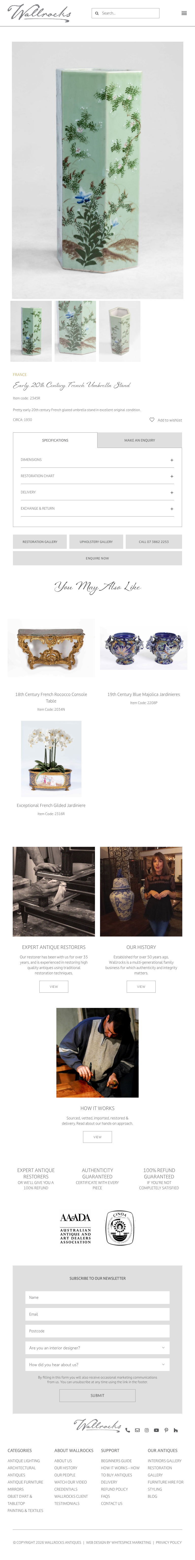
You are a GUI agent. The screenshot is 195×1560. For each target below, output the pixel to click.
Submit (98, 1395)
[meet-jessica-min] (141, 848)
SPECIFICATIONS (55, 440)
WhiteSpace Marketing (131, 1542)
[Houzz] (176, 1430)
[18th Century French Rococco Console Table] (51, 648)
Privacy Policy (169, 1542)
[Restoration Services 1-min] (54, 848)
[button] (97, 459)
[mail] (137, 1430)
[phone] (127, 1430)
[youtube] (156, 1430)
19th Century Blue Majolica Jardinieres (143, 694)
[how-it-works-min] (97, 1009)
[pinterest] (166, 1430)
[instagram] (147, 1430)
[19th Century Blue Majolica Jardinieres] (143, 648)
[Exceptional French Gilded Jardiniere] (51, 759)
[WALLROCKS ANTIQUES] (39, 5)
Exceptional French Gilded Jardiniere (51, 805)
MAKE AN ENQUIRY (139, 440)
